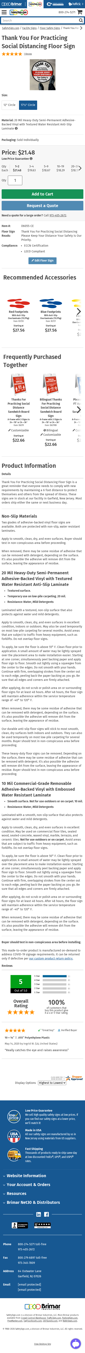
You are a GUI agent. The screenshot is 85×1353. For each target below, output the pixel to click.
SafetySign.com (10, 28)
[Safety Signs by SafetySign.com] (18, 12)
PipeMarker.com (14, 1321)
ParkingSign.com (70, 1318)
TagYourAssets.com (33, 1321)
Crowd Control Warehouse (33, 1318)
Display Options (25, 1083)
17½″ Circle (28, 105)
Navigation (4, 12)
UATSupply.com (50, 1321)
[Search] (81, 20)
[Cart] (81, 12)
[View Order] (33, 16)
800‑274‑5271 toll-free (32, 1244)
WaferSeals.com (70, 1321)
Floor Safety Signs (50, 28)
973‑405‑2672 (58, 215)
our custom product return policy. (51, 958)
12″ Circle (9, 105)
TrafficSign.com (54, 1318)
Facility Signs (29, 28)
